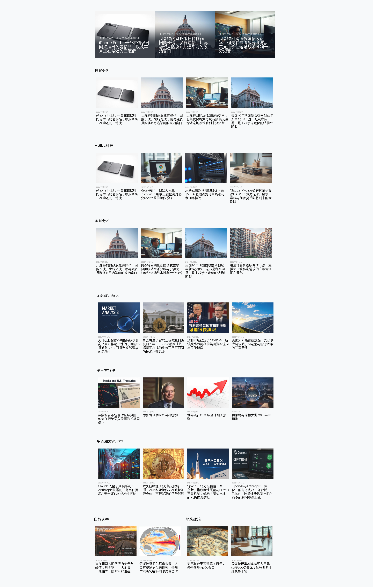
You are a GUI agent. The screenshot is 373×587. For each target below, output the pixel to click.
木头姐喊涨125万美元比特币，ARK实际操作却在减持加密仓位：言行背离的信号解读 (163, 490)
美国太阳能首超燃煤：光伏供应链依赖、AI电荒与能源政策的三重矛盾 (252, 344)
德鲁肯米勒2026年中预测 (160, 415)
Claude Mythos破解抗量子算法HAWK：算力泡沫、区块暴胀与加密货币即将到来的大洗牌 (251, 196)
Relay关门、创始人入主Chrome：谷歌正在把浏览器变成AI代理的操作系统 (161, 194)
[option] (117, 102)
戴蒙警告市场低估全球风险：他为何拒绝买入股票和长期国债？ (119, 418)
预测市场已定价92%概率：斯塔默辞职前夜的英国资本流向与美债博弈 (208, 344)
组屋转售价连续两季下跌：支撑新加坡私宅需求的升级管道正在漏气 (251, 269)
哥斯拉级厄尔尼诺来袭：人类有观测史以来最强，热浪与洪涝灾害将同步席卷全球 (158, 567)
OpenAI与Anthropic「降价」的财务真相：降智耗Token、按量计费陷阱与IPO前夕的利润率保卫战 (252, 491)
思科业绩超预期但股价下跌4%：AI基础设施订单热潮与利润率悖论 (204, 194)
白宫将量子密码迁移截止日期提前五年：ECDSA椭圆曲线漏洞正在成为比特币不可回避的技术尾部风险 (163, 345)
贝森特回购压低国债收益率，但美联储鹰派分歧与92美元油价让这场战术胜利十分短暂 (243, 44)
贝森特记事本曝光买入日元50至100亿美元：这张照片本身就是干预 (251, 567)
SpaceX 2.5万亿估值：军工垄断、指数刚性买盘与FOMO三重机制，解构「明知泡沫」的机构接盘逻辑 (208, 491)
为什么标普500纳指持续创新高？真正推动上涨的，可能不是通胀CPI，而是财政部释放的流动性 (119, 345)
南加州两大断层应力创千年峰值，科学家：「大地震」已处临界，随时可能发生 (114, 567)
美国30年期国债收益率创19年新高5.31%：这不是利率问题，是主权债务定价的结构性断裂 (252, 121)
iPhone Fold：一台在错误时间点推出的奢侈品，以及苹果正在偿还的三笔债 (124, 46)
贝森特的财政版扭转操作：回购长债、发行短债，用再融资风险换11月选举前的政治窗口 (183, 44)
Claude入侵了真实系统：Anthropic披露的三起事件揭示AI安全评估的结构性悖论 (118, 490)
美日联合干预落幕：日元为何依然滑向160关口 (206, 565)
